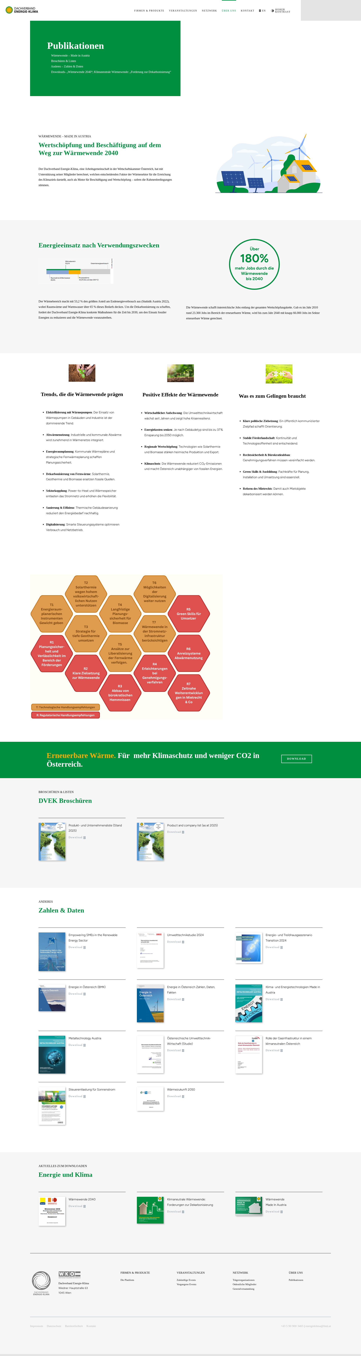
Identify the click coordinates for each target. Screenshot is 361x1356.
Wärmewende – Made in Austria (70, 55)
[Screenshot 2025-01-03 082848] (52, 824)
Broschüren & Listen (63, 61)
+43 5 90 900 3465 (292, 1326)
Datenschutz (54, 1326)
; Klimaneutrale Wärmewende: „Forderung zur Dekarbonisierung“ (132, 71)
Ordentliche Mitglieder (244, 1284)
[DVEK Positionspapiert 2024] (150, 1198)
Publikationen (296, 1280)
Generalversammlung (243, 1288)
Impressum (36, 1326)
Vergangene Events (186, 1284)
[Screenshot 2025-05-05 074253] (52, 934)
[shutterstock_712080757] (180, 366)
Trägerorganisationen (244, 1280)
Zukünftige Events (186, 1280)
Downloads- (58, 71)
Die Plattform (127, 1280)
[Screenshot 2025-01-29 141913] (150, 934)
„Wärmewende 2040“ (80, 71)
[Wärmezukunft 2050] (150, 1088)
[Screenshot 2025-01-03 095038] (150, 824)
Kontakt (91, 1326)
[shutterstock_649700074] (82, 366)
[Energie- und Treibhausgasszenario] (248, 934)
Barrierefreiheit (74, 1326)
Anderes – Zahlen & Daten (66, 66)
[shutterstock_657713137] (279, 366)
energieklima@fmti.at (318, 1326)
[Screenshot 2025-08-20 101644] (52, 1198)
